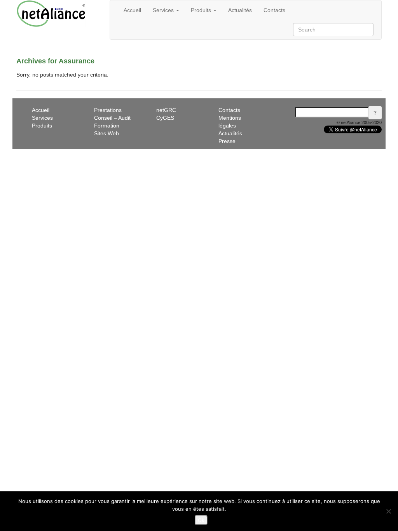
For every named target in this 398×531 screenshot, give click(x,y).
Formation (106, 125)
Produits (202, 10)
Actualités (240, 10)
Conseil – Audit (112, 118)
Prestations (108, 110)
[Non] (388, 511)
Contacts (274, 10)
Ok (201, 520)
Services (164, 10)
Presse (227, 141)
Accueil (132, 10)
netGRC (166, 110)
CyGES (165, 118)
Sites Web (106, 133)
